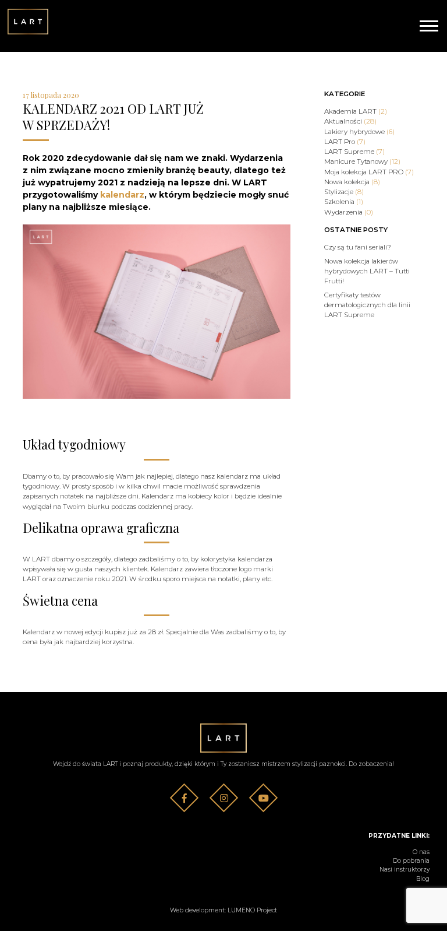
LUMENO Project (252, 910)
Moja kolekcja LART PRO (369, 172)
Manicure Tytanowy (362, 161)
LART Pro (345, 142)
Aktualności (350, 121)
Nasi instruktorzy (404, 869)
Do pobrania (411, 861)
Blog (423, 879)
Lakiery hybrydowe (359, 132)
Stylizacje (344, 192)
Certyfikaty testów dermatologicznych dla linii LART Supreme (367, 305)
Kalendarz (39, 632)
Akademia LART (355, 111)
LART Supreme (354, 151)
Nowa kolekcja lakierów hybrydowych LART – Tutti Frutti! (367, 271)
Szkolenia (343, 202)
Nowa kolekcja (352, 182)
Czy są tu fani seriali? (357, 247)
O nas (421, 852)
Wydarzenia (348, 212)
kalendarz (122, 194)
